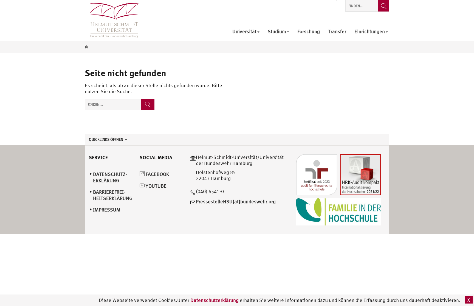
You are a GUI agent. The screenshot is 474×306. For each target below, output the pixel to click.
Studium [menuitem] (277, 31)
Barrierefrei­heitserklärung (112, 195)
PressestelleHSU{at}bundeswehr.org (236, 201)
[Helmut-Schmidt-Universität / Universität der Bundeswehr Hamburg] (112, 20)
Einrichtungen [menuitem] (369, 31)
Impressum (106, 210)
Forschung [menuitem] (308, 31)
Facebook (157, 174)
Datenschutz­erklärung (110, 177)
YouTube (156, 186)
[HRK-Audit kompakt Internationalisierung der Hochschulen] (360, 174)
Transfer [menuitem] (337, 31)
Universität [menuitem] (244, 31)
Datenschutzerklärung (214, 300)
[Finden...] (383, 6)
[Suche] (147, 104)
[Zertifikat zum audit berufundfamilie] (316, 174)
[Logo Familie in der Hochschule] (338, 211)
